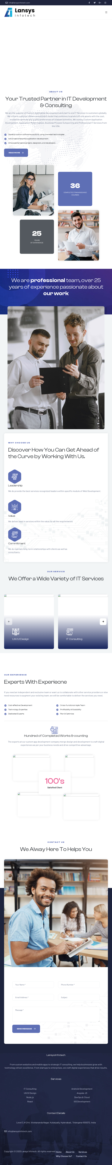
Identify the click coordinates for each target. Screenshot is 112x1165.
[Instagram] (105, 2)
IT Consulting (74, 639)
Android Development (81, 1088)
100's (54, 781)
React (30, 1101)
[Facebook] (89, 2)
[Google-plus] (100, 2)
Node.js (30, 1097)
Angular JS (82, 1093)
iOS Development (82, 1101)
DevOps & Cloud (82, 1097)
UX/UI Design (20, 639)
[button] (16, 153)
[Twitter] (94, 2)
